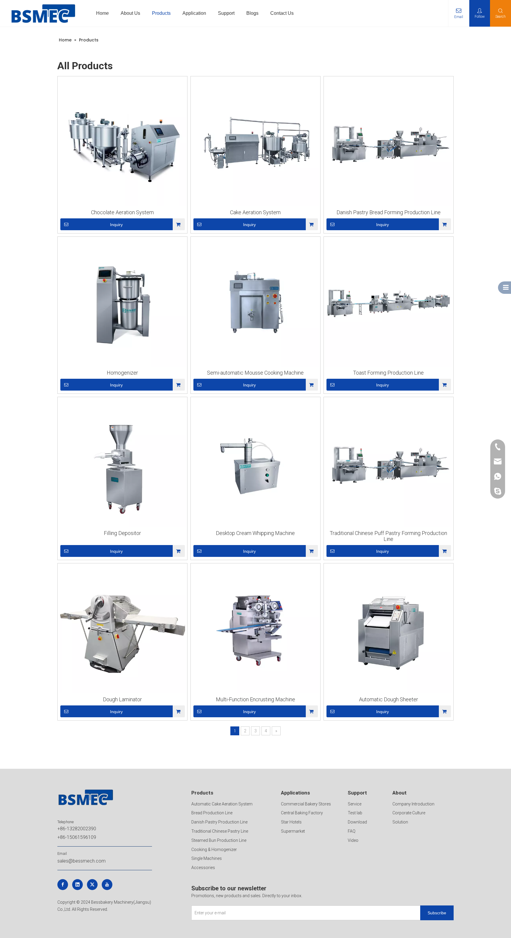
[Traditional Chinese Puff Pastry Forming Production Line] (388, 464)
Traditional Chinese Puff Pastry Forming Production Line (388, 536)
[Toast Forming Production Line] (388, 303)
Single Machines (206, 858)
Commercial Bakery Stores (306, 804)
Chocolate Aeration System (122, 212)
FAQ (351, 831)
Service (354, 804)
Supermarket (293, 831)
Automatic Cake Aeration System (222, 804)
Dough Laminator (122, 699)
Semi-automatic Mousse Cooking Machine (255, 373)
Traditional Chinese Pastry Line (219, 831)
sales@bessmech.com (81, 861)
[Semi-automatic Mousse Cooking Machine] (255, 303)
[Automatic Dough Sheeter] (388, 630)
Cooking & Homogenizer (214, 849)
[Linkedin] (77, 884)
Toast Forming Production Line (388, 373)
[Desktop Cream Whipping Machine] (255, 464)
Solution (400, 822)
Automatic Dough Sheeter (388, 699)
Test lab (355, 812)
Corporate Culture (408, 812)
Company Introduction (413, 804)
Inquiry (116, 224)
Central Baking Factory (302, 812)
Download (357, 822)
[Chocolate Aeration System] (122, 143)
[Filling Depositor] (122, 464)
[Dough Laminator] (122, 630)
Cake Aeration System (255, 212)
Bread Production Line (211, 812)
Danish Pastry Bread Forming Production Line (389, 212)
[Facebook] (62, 884)
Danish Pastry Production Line (219, 822)
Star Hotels (291, 822)
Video (353, 840)
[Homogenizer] (122, 303)
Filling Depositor (122, 533)
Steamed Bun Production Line (218, 840)
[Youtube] (107, 884)
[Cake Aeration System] (255, 143)
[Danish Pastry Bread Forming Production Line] (388, 143)
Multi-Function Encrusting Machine (255, 699)
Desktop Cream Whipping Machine (255, 533)
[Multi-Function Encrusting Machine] (255, 630)
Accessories (203, 867)
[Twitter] (92, 884)
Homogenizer (122, 373)
